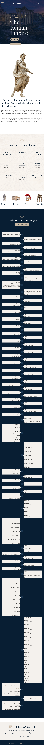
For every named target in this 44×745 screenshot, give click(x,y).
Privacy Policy (33, 742)
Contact (38, 742)
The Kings (22, 152)
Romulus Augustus (32, 682)
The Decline (7, 175)
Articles (24, 742)
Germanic (7, 685)
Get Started (14, 39)
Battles (28, 204)
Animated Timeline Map (22, 224)
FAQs (21, 743)
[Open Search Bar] (38, 3)
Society (39, 204)
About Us (28, 742)
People (4, 204)
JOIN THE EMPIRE (15, 44)
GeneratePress (11, 743)
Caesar (9, 283)
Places (16, 204)
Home (21, 742)
